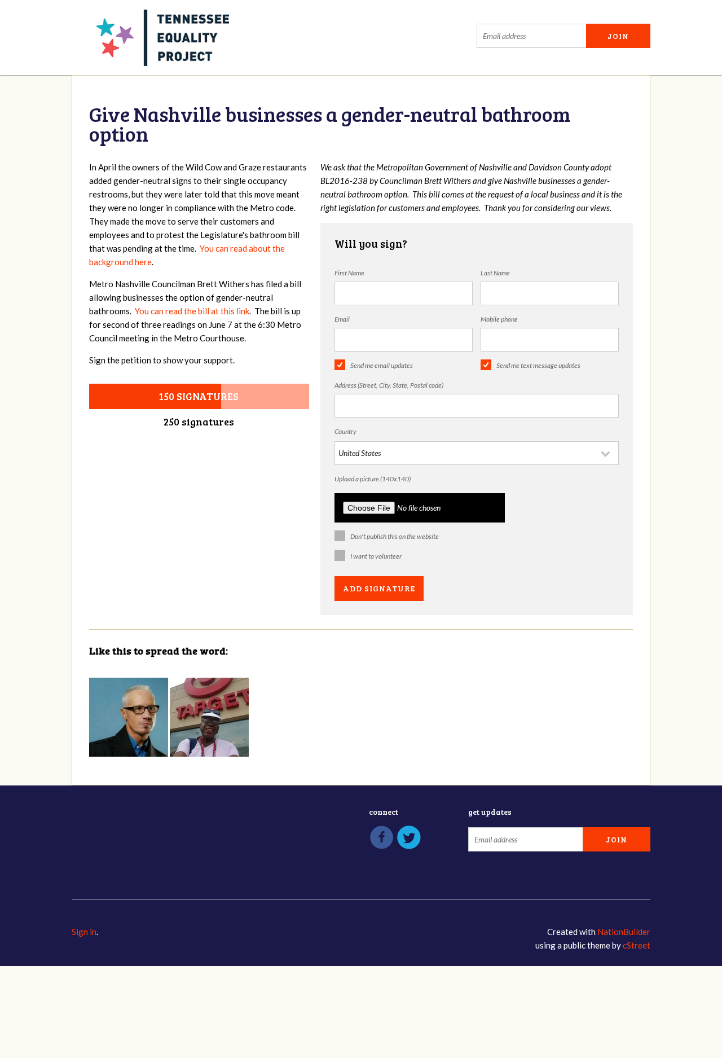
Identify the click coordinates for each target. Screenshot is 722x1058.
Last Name (495, 273)
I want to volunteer (376, 556)
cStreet (636, 945)
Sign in (84, 932)
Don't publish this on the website (394, 536)
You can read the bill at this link (192, 311)
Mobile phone (499, 319)
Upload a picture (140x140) (372, 479)
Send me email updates (381, 365)
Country (345, 431)
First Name (349, 273)
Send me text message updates (538, 365)
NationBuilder (623, 932)
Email (342, 319)
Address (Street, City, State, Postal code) (388, 385)
